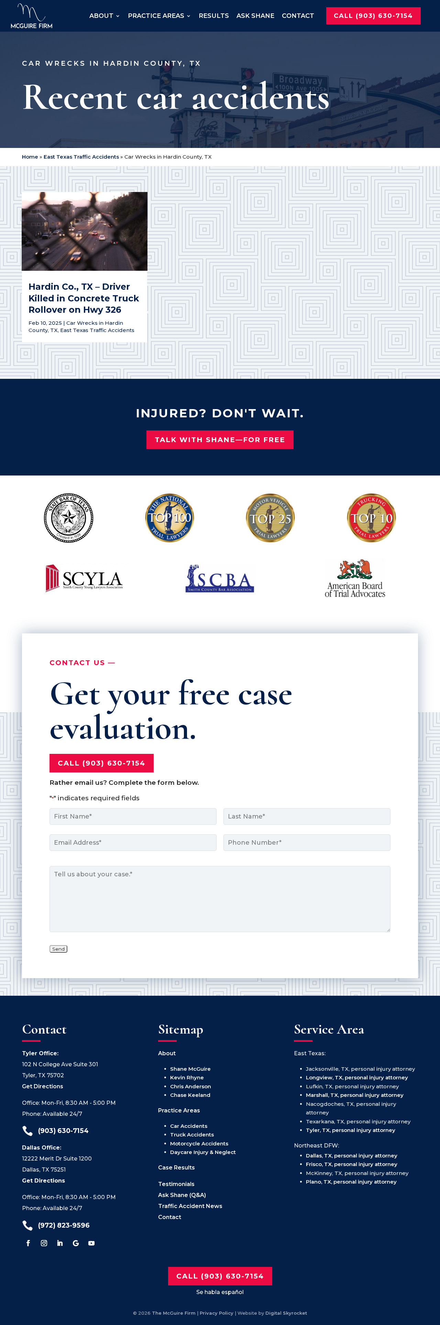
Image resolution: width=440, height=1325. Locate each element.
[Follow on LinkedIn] (60, 1243)
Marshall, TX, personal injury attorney (355, 1095)
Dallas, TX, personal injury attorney (351, 1155)
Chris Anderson (190, 1086)
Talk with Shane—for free (220, 440)
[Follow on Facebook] (28, 1243)
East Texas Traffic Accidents (81, 156)
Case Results (176, 1167)
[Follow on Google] (75, 1243)
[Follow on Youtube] (91, 1243)
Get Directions (42, 1086)
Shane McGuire (190, 1069)
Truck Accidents (192, 1134)
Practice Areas (156, 15)
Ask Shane (255, 15)
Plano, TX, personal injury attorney (351, 1181)
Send (58, 949)
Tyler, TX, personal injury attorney (350, 1130)
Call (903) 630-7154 (373, 15)
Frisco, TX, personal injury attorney (351, 1164)
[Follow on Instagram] (44, 1243)
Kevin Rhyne (187, 1077)
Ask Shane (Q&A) (182, 1195)
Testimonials (176, 1184)
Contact (298, 15)
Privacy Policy (216, 1313)
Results (214, 15)
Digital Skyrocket (286, 1313)
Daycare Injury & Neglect (203, 1152)
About (101, 15)
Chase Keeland (190, 1095)
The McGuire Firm (174, 1313)
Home (30, 156)
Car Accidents (188, 1126)
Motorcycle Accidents (199, 1143)
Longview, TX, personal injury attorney (357, 1077)
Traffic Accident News (190, 1206)
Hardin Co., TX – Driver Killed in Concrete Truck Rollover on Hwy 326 (84, 298)
